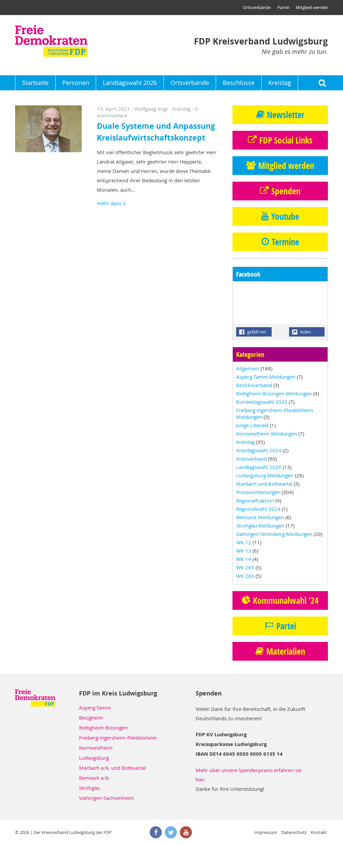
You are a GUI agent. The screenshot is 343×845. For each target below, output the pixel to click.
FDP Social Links (286, 140)
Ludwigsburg (94, 757)
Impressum (265, 832)
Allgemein (247, 368)
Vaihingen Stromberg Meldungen (274, 534)
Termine (285, 242)
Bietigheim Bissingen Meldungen (274, 393)
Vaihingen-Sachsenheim (106, 797)
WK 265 (245, 567)
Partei (283, 7)
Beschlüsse (239, 83)
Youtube (285, 216)
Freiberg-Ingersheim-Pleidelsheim (118, 737)
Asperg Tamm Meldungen (265, 376)
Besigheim (91, 717)
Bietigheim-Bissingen (103, 727)
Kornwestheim (96, 747)
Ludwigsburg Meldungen (264, 475)
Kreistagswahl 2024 (258, 450)
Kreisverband (251, 458)
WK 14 (243, 559)
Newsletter (285, 115)
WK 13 (243, 550)
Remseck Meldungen (260, 517)
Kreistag (279, 83)
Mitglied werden (312, 7)
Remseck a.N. (94, 777)
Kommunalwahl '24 (286, 600)
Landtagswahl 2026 (130, 83)
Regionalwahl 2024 (258, 508)
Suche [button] (322, 83)
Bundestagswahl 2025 (261, 401)
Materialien (285, 651)
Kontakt (319, 832)
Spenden (285, 191)
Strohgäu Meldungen (260, 525)
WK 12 (243, 542)
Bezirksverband (254, 385)
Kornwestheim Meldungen (266, 433)
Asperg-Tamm (95, 707)
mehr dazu (109, 203)
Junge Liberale (252, 425)
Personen (75, 83)
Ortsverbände (257, 7)
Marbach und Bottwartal (264, 483)
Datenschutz (293, 832)
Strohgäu (89, 787)
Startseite (35, 83)
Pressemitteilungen (258, 492)
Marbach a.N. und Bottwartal (112, 767)
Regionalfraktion (255, 500)
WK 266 (245, 575)
